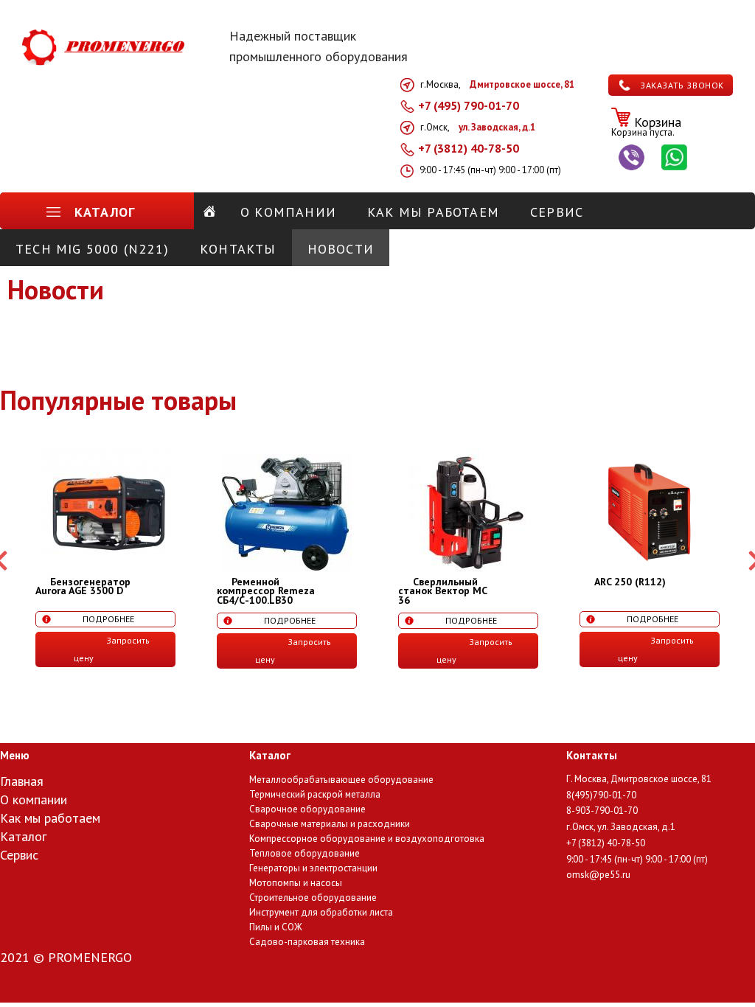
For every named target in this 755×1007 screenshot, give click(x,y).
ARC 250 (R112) (630, 581)
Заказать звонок (682, 85)
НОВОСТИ (340, 248)
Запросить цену (112, 649)
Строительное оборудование (313, 898)
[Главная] (209, 211)
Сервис (19, 856)
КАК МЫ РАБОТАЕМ (433, 211)
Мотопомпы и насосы (295, 883)
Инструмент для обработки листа (321, 913)
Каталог (23, 837)
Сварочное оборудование (307, 809)
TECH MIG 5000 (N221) (92, 248)
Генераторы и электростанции (313, 868)
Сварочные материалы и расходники (329, 824)
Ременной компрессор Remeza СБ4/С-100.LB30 (266, 591)
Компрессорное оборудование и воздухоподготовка (366, 839)
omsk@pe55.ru (598, 874)
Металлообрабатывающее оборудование (341, 780)
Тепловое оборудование (304, 854)
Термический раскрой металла (314, 795)
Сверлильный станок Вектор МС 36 (442, 591)
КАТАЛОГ (104, 211)
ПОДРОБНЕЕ (108, 618)
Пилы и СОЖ (275, 927)
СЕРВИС (556, 211)
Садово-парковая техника (307, 942)
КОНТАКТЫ (238, 248)
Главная (22, 782)
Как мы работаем (50, 819)
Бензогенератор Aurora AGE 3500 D (83, 586)
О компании (33, 800)
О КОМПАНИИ (288, 211)
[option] (105, 558)
